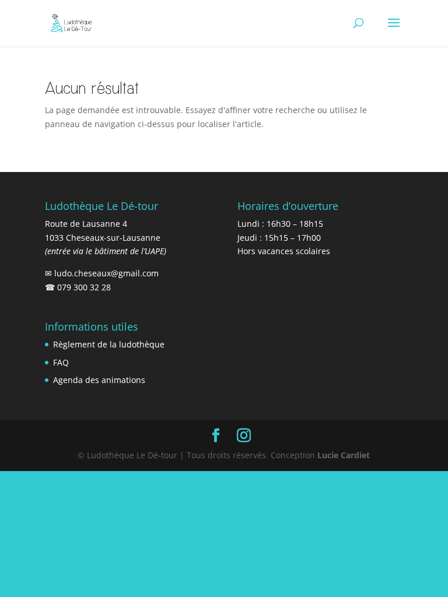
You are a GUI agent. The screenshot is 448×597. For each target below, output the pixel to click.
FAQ (61, 362)
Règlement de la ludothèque (108, 344)
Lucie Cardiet (343, 455)
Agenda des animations (99, 379)
